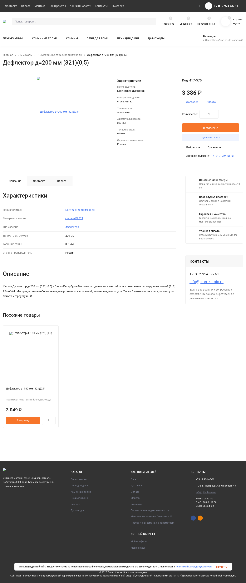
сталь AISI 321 (74, 218)
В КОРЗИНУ (210, 127)
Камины (76, 504)
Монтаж (135, 498)
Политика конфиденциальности (150, 510)
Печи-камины (79, 479)
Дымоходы (25, 55)
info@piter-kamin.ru (206, 281)
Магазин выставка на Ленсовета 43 (151, 516)
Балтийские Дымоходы (80, 209)
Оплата (211, 102)
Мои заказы (138, 547)
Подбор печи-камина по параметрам (152, 522)
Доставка (192, 102)
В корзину (23, 420)
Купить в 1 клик (210, 137)
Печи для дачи (79, 485)
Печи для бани (79, 498)
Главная (8, 55)
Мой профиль (139, 541)
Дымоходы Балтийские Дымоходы (59, 55)
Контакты (136, 504)
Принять (221, 566)
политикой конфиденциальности (194, 566)
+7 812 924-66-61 (226, 6)
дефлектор (72, 226)
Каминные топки (81, 491)
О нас (134, 479)
